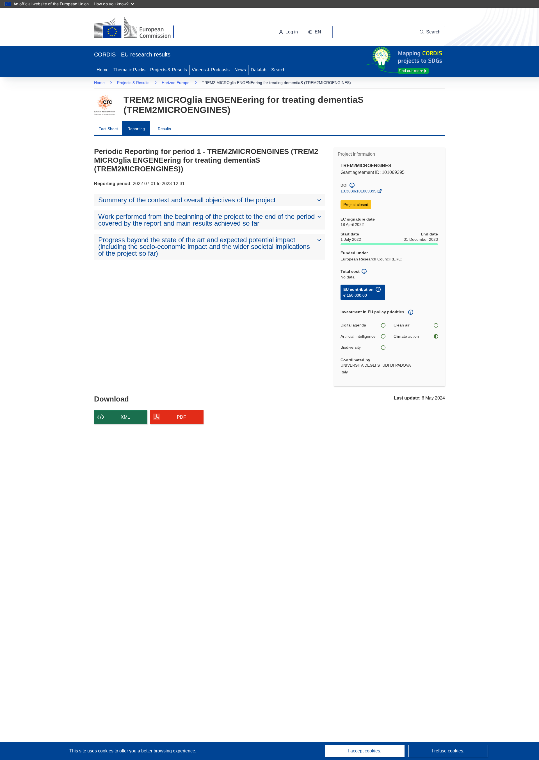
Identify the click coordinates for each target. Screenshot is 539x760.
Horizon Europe (175, 82)
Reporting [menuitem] (136, 128)
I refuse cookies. (448, 750)
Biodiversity (351, 347)
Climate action (406, 336)
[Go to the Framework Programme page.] (104, 105)
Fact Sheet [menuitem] (108, 128)
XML (125, 417)
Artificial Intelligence (358, 336)
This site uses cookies (92, 750)
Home (103, 69)
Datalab (258, 69)
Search (278, 69)
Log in (292, 32)
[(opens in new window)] (139, 28)
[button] (314, 32)
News (240, 69)
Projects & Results (168, 69)
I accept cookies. (364, 750)
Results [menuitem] (164, 128)
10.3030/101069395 (358, 191)
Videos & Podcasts (211, 69)
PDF (181, 417)
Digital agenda (353, 325)
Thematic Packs (129, 69)
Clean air (402, 325)
